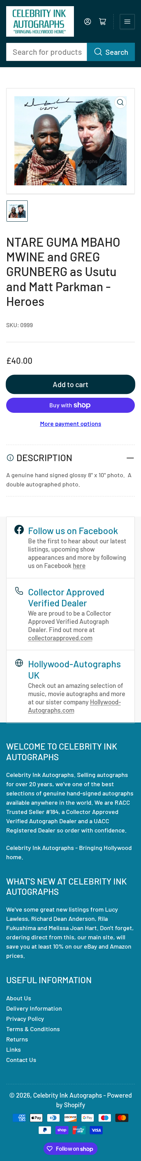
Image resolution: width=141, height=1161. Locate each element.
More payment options (70, 423)
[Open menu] (127, 21)
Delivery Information (34, 1008)
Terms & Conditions (33, 1029)
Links (13, 1049)
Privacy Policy (25, 1018)
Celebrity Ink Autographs (67, 1095)
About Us (18, 998)
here (79, 565)
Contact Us (21, 1059)
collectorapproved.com (60, 638)
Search (116, 51)
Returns (17, 1039)
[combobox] (70, 52)
